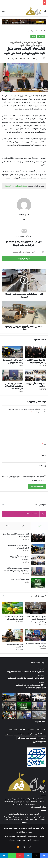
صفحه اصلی (39, 31)
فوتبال (29, 734)
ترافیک (22, 729)
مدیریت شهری (32, 836)
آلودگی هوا (41, 729)
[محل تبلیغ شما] (24, 22)
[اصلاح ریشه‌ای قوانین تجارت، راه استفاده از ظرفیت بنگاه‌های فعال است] (35, 608)
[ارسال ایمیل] (34, 59)
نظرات (8, 525)
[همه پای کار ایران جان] (9, 715)
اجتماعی (31, 31)
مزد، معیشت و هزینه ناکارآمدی (15, 645)
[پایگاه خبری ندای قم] (34, 11)
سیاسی (41, 836)
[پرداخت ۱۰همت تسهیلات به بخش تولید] (35, 635)
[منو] (3, 12)
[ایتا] (18, 847)
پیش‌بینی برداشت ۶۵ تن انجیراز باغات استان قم (14, 618)
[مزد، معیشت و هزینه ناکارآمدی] (12, 635)
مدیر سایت (38, 59)
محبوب (39, 525)
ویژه (33, 36)
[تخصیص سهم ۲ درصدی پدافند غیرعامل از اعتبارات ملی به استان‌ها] (12, 375)
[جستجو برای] (45, 12)
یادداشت (36, 840)
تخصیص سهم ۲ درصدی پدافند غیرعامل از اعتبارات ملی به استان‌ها (14, 386)
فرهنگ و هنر (21, 836)
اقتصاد (29, 840)
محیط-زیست (19, 734)
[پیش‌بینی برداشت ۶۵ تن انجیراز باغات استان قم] (12, 608)
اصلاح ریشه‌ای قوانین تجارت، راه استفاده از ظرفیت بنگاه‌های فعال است (36, 619)
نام (44, 444)
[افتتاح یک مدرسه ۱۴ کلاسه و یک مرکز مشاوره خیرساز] (35, 352)
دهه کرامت (13, 729)
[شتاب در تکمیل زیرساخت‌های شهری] (9, 706)
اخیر (23, 525)
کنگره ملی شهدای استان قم (27, 738)
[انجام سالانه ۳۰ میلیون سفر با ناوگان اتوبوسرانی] (12, 352)
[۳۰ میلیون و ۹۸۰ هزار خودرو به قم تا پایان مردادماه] (39, 715)
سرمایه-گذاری (40, 734)
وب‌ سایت (42, 466)
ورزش (6, 836)
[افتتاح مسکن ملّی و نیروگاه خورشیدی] (35, 375)
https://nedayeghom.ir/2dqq (16, 186)
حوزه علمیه (21, 840)
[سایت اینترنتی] (24, 219)
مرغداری (9, 734)
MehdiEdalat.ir (22, 832)
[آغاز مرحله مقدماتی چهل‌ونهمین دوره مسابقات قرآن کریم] (24, 715)
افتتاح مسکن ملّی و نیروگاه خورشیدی (36, 385)
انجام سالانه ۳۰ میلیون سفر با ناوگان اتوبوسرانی (12, 361)
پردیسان (42, 738)
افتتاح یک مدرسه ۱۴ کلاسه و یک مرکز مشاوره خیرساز (35, 361)
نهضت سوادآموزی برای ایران (32, 2)
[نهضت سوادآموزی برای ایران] (38, 583)
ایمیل (43, 455)
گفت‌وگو (12, 840)
